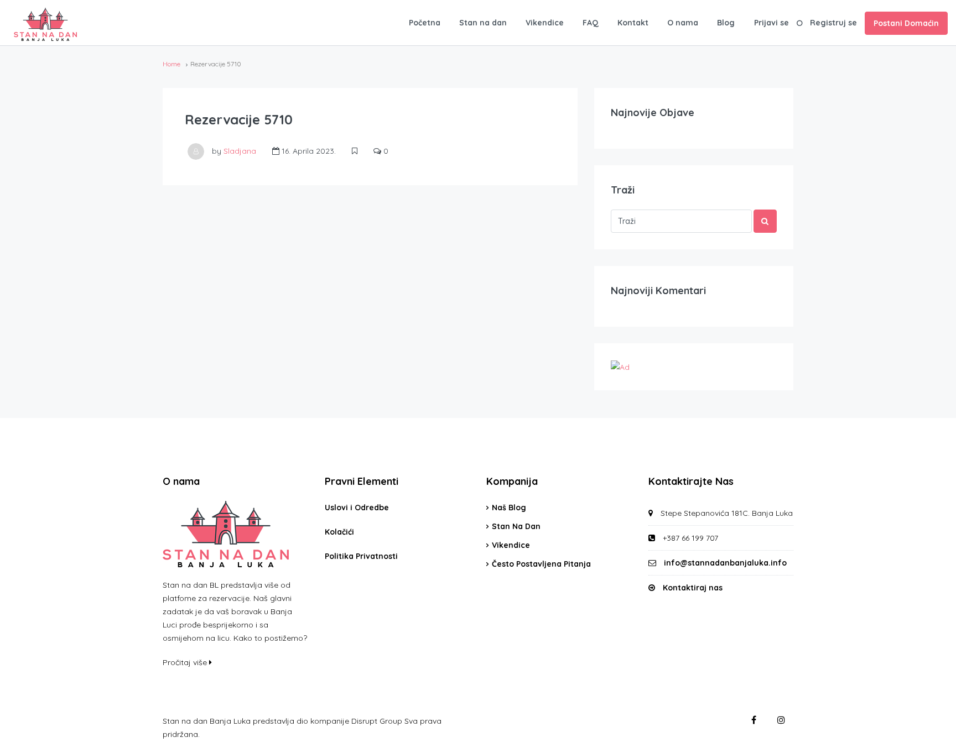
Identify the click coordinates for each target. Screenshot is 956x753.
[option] (928, 744)
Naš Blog (509, 508)
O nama (682, 23)
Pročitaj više (186, 662)
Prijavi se (771, 23)
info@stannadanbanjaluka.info (725, 563)
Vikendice (545, 23)
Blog (726, 23)
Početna (424, 23)
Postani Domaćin (906, 23)
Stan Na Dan (516, 526)
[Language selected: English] (928, 743)
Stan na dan (483, 23)
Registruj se (833, 23)
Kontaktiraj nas (693, 588)
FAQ (591, 23)
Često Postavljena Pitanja (541, 564)
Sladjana (240, 151)
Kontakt (632, 23)
